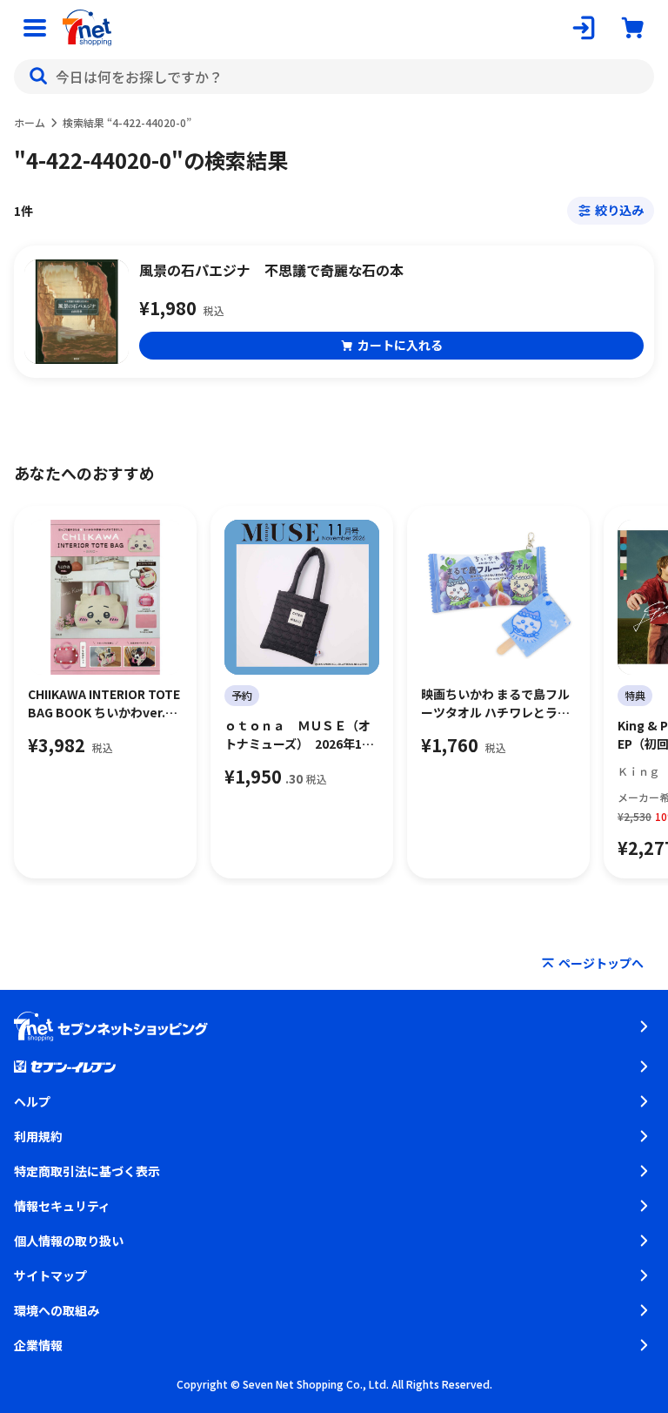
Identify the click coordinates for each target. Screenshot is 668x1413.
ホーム (29, 122)
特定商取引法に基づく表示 (87, 1171)
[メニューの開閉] (35, 28)
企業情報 (38, 1345)
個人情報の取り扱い (69, 1240)
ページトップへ (601, 963)
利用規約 (38, 1136)
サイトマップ (50, 1275)
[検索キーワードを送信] (38, 76)
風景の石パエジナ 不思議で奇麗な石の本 (271, 269)
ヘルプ (32, 1101)
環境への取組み (56, 1310)
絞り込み (619, 210)
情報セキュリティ (62, 1206)
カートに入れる (400, 344)
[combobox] (334, 76)
